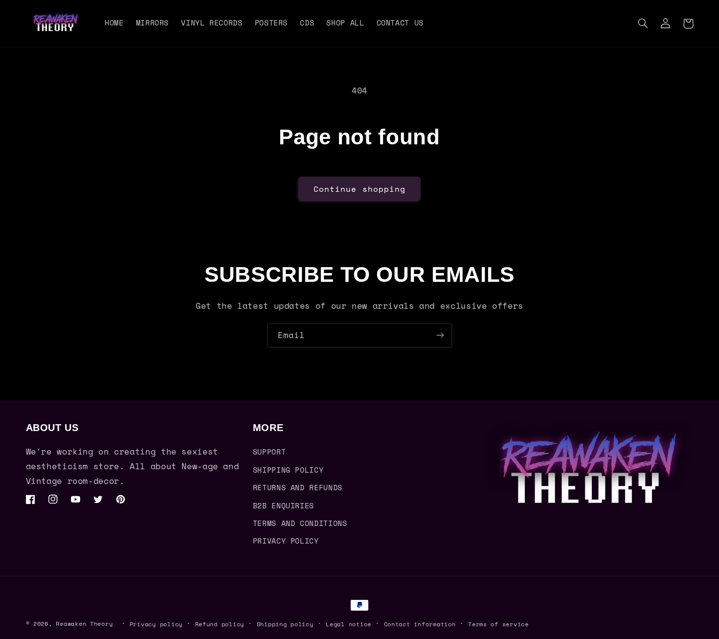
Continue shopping (359, 189)
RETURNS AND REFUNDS (297, 487)
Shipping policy (285, 624)
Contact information (420, 624)
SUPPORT (269, 452)
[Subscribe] (440, 335)
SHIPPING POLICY (288, 470)
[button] (643, 23)
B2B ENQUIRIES (283, 506)
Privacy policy (156, 624)
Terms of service (498, 624)
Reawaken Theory (84, 623)
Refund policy (220, 624)
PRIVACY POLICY (286, 541)
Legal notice (348, 624)
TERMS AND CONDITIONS (300, 523)
